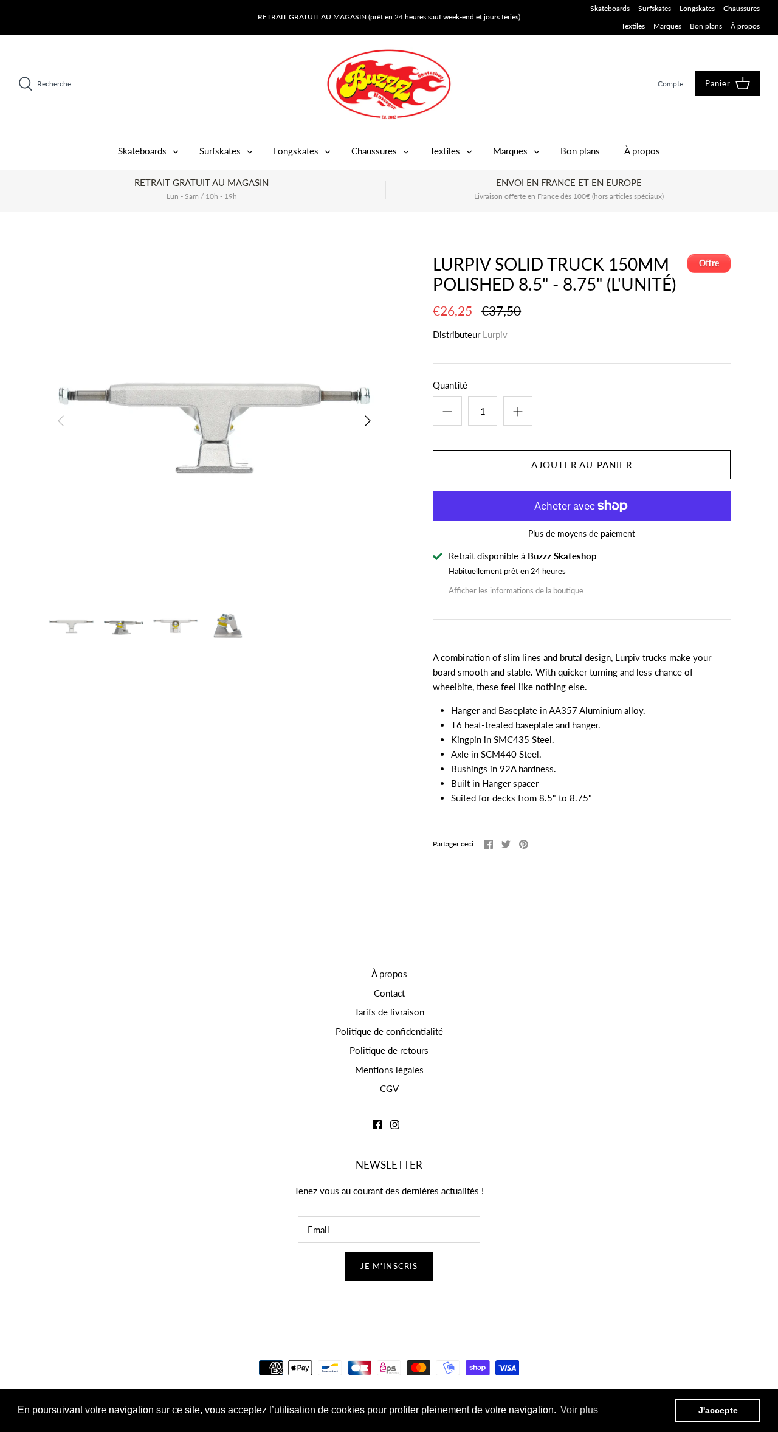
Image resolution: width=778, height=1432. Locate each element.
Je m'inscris (389, 1266)
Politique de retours (389, 1050)
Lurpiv (495, 334)
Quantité (450, 384)
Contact (389, 993)
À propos (745, 25)
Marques (667, 25)
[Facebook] (377, 1124)
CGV (389, 1088)
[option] (214, 421)
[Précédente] (60, 420)
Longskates (697, 8)
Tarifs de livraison (389, 1011)
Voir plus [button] (579, 1410)
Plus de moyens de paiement (581, 534)
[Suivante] (367, 420)
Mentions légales (389, 1069)
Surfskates (654, 8)
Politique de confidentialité (389, 1031)
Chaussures (741, 8)
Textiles (633, 25)
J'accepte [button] (718, 1410)
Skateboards (610, 8)
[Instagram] (394, 1124)
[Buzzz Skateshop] (389, 84)
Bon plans (706, 25)
